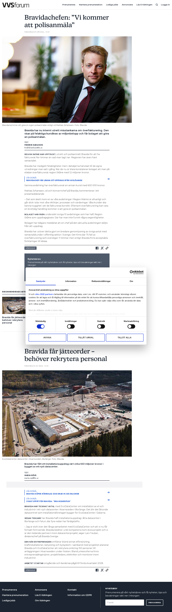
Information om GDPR (80, 595)
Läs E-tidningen (144, 4)
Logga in (165, 4)
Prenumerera (68, 4)
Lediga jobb (112, 4)
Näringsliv (30, 248)
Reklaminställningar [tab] (101, 281)
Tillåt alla (125, 337)
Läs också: (54, 179)
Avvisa (47, 337)
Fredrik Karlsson (33, 145)
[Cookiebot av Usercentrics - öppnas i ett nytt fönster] (132, 272)
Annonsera (127, 4)
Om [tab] (131, 281)
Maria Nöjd (30, 475)
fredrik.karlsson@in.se (33, 147)
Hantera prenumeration (90, 4)
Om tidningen (42, 600)
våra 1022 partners (44, 294)
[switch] (71, 326)
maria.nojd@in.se (31, 478)
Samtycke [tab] (40, 281)
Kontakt (72, 590)
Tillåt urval (86, 337)
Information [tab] (70, 281)
